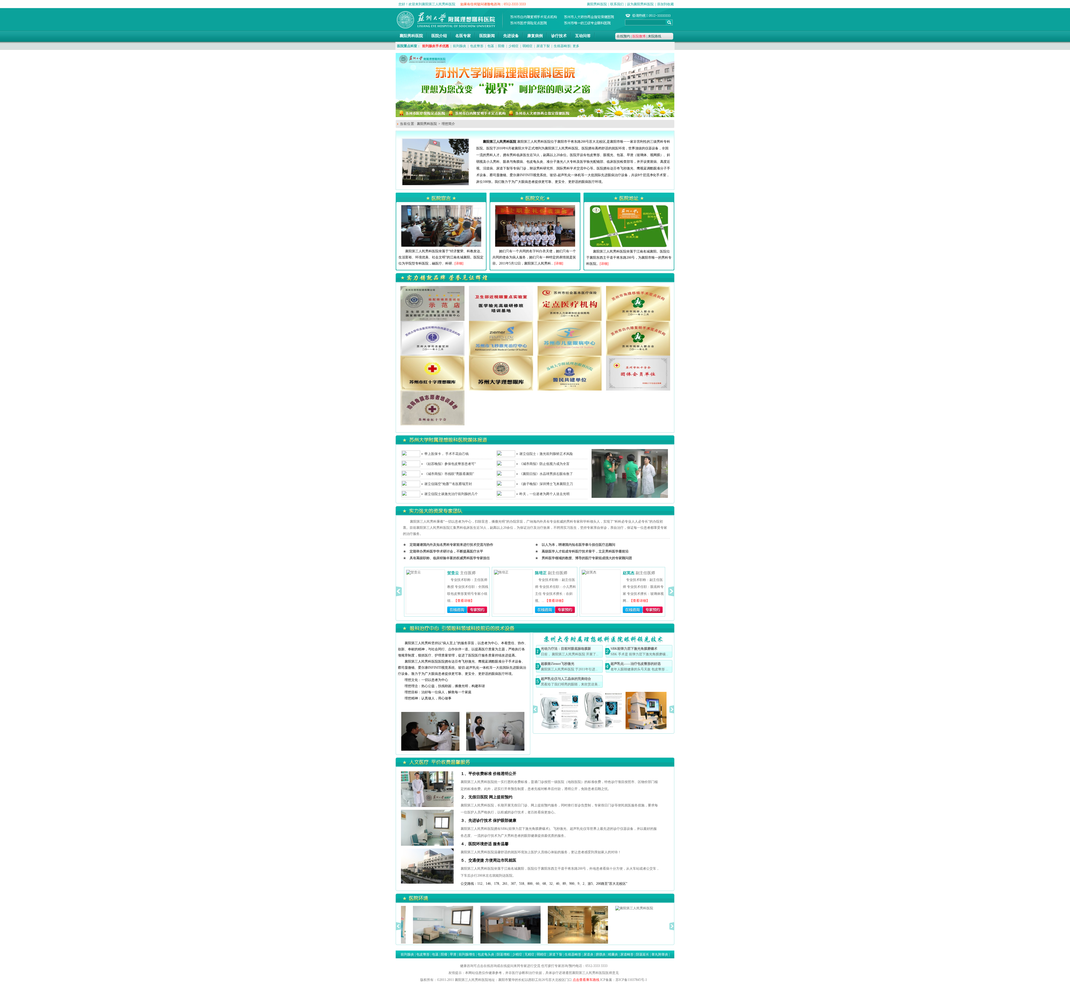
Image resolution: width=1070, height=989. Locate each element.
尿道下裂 (543, 46)
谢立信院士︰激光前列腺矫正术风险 (546, 454)
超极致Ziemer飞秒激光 (557, 664)
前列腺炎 (459, 46)
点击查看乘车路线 (586, 980)
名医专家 (463, 36)
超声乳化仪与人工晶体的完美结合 (566, 679)
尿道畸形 (627, 954)
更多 (576, 46)
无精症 (529, 954)
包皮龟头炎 (486, 954)
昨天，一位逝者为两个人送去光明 (544, 494)
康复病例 (535, 36)
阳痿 (501, 46)
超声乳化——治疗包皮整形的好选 (636, 664)
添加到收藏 (665, 4)
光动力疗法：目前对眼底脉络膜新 (566, 649)
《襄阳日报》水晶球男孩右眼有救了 (546, 474)
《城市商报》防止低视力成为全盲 (544, 464)
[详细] (458, 263)
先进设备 (511, 36)
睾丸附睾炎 (659, 954)
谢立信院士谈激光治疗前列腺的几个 (451, 494)
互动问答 (583, 36)
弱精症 (527, 46)
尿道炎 (588, 954)
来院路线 (654, 36)
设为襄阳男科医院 (640, 4)
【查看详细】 (467, 601)
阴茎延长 (642, 954)
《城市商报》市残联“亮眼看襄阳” (449, 474)
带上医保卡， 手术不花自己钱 (446, 454)
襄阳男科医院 (597, 4)
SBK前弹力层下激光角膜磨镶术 (634, 649)
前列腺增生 (467, 954)
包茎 (490, 46)
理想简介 (448, 124)
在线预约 (623, 36)
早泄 (453, 954)
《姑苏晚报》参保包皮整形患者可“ (450, 464)
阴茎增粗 (503, 954)
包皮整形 (476, 46)
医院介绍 (439, 36)
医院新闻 (487, 36)
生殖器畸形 (562, 46)
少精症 (514, 46)
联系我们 (617, 4)
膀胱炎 (601, 954)
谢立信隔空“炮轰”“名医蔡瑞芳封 (448, 484)
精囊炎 (613, 954)
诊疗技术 (559, 36)
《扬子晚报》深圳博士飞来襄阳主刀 (546, 484)
